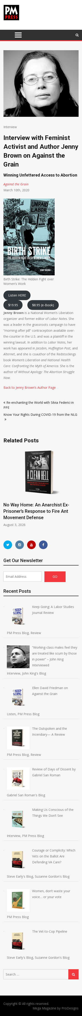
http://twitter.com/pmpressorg (7, 544)
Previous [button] (37, 489)
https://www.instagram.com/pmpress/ (19, 544)
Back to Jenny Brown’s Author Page (29, 387)
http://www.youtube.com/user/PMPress (31, 544)
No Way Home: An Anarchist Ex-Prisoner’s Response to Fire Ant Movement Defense (36, 511)
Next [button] (78, 489)
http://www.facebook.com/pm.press (43, 544)
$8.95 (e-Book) (43, 305)
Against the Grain (15, 184)
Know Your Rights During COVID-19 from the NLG (40, 414)
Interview (10, 127)
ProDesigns (70, 1008)
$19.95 (13, 305)
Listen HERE (17, 295)
